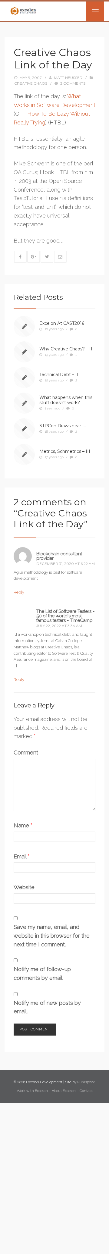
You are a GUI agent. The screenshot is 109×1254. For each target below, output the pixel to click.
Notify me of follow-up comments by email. (42, 973)
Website (24, 887)
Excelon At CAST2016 (61, 323)
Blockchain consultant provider (59, 556)
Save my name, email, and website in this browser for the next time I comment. (52, 936)
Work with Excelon (32, 1091)
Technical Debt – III (59, 374)
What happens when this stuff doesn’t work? (65, 400)
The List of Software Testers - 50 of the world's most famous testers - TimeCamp (65, 616)
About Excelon (64, 1091)
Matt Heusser (68, 77)
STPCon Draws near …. (62, 425)
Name (23, 825)
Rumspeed (86, 1082)
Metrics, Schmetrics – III (64, 451)
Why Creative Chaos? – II (65, 349)
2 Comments (72, 83)
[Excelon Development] (23, 11)
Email (22, 856)
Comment (26, 752)
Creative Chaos (30, 83)
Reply (19, 592)
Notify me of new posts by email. (47, 1007)
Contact (86, 1091)
